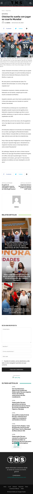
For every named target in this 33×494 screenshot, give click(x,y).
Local (16, 239)
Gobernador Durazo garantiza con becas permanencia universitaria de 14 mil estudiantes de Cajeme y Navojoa (16, 277)
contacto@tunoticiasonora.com (16, 477)
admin (8, 22)
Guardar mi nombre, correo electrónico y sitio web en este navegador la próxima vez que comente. (16, 363)
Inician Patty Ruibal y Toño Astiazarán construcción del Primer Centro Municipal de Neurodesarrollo (21, 428)
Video (22, 488)
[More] (27, 28)
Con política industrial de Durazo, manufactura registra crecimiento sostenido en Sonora (16, 311)
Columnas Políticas (14, 488)
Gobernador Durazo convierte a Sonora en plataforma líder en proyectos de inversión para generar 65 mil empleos (21, 440)
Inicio (3, 10)
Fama (26, 486)
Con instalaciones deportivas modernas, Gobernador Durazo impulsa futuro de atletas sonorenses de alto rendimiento (16, 245)
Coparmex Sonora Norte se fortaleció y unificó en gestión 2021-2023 (25, 187)
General (15, 486)
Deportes (8, 10)
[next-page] (6, 318)
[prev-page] (3, 318)
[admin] (3, 23)
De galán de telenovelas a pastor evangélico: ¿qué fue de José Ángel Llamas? (9, 187)
